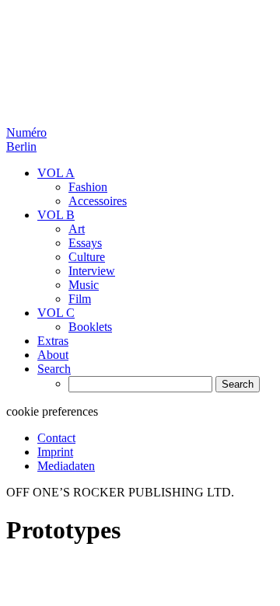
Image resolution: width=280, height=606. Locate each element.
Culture (86, 256)
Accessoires (97, 200)
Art (76, 228)
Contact (56, 437)
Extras (52, 340)
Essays (85, 242)
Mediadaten (66, 465)
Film (79, 298)
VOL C (56, 312)
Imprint (55, 451)
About (52, 354)
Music (83, 284)
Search (54, 368)
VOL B (56, 214)
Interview (91, 270)
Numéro (26, 139)
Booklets (90, 326)
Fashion (87, 186)
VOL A (56, 172)
